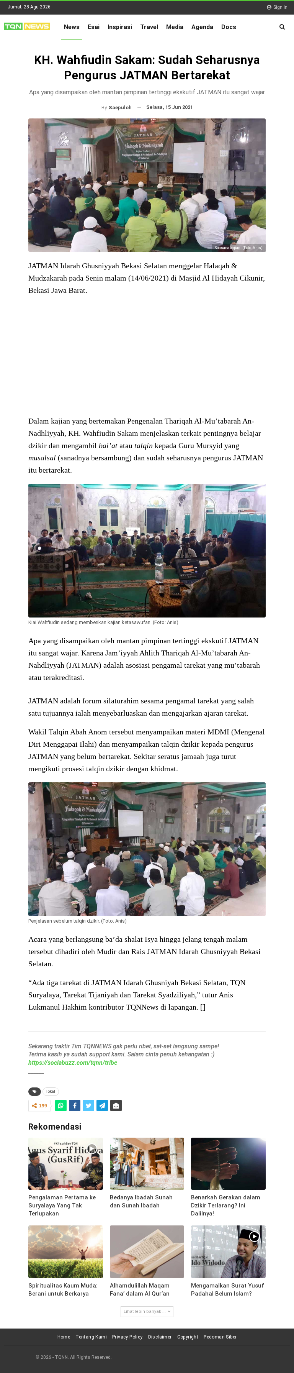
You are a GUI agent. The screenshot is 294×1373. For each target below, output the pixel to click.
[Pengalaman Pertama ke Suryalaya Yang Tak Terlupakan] (65, 1164)
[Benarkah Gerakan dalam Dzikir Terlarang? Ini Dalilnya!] (228, 1164)
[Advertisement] (147, 356)
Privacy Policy (127, 1337)
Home (63, 1337)
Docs (228, 27)
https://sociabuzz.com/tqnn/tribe (72, 1062)
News (72, 27)
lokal (50, 1091)
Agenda (202, 27)
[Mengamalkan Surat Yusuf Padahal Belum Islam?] (228, 1251)
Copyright (188, 1337)
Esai (94, 27)
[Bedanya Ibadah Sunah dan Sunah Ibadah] (147, 1164)
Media (174, 27)
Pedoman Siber (220, 1337)
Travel (149, 27)
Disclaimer (160, 1337)
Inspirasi (120, 27)
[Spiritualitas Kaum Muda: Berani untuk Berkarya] (65, 1251)
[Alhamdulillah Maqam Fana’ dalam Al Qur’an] (147, 1251)
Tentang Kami (91, 1337)
